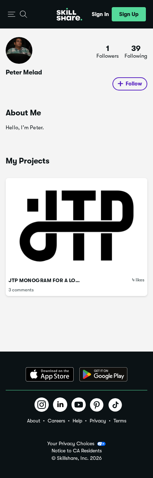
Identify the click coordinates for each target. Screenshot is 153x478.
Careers (56, 421)
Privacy (98, 421)
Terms (120, 421)
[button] (11, 14)
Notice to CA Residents (77, 450)
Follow (134, 83)
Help (77, 421)
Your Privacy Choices (70, 443)
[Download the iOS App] (50, 374)
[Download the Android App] (103, 374)
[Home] (69, 14)
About (33, 421)
